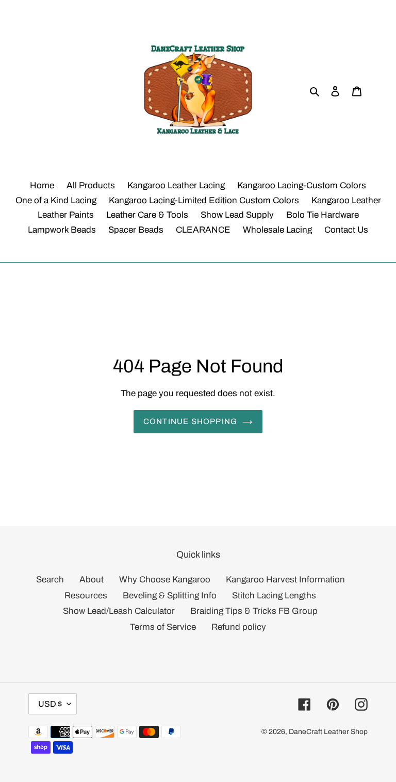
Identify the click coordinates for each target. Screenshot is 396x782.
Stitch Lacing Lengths (274, 595)
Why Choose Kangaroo (164, 579)
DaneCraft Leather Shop (328, 732)
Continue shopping (190, 421)
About (91, 579)
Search (50, 579)
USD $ (50, 703)
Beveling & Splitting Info (170, 595)
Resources (85, 595)
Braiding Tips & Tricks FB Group (254, 611)
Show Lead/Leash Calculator (119, 611)
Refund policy (238, 627)
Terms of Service (163, 627)
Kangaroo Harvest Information (285, 579)
